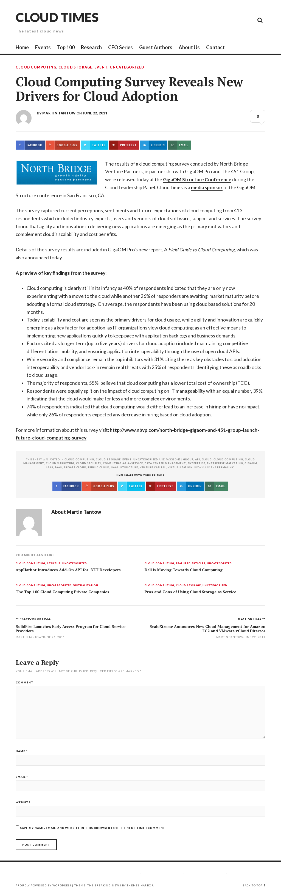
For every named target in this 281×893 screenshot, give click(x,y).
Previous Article (35, 618)
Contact (215, 47)
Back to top (253, 885)
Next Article (250, 618)
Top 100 (66, 47)
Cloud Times (57, 17)
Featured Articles (191, 563)
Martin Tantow (59, 113)
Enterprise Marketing (225, 463)
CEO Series (120, 47)
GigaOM (251, 463)
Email (22, 776)
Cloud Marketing (60, 463)
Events (43, 47)
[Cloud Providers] (222, 20)
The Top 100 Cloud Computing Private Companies (62, 591)
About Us (189, 47)
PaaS (58, 467)
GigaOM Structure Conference (197, 179)
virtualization (180, 467)
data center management (165, 463)
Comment (24, 682)
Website (23, 802)
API (197, 459)
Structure (129, 467)
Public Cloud (98, 467)
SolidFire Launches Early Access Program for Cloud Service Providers (70, 628)
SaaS (115, 467)
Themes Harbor (140, 885)
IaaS (49, 467)
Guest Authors (155, 47)
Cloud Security (88, 463)
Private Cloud (75, 467)
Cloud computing (228, 459)
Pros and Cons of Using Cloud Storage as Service (190, 591)
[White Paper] (247, 20)
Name (22, 751)
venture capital (153, 467)
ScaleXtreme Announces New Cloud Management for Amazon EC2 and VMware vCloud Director (207, 628)
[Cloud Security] (235, 20)
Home (22, 47)
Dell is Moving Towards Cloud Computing (184, 569)
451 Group (186, 459)
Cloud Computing (36, 67)
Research (91, 47)
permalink (225, 467)
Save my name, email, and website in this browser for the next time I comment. (93, 827)
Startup (54, 563)
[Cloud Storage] (198, 20)
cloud (207, 459)
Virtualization (85, 585)
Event (101, 67)
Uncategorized (127, 67)
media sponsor (207, 187)
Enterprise (197, 463)
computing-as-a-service (123, 463)
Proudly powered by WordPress (43, 885)
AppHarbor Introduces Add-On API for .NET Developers (68, 569)
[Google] (210, 20)
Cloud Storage (75, 67)
